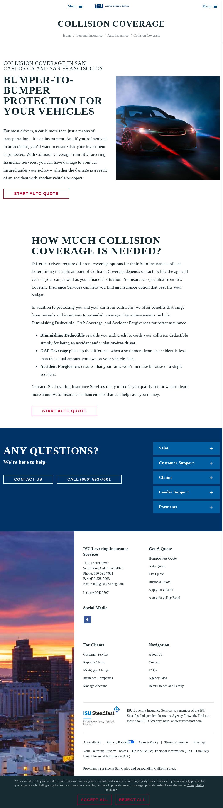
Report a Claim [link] (93, 662)
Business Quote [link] (159, 582)
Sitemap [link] (199, 742)
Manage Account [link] (95, 686)
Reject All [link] (132, 800)
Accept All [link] (94, 800)
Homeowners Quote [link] (163, 558)
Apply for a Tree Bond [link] (164, 597)
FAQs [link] (153, 670)
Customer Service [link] (95, 654)
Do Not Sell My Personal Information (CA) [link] (162, 751)
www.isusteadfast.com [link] (186, 721)
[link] (111, 5)
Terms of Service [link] (176, 742)
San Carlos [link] (122, 768)
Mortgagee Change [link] (96, 670)
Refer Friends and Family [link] (166, 686)
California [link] (161, 768)
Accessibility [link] (92, 742)
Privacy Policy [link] (117, 742)
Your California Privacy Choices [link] (105, 751)
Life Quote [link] (156, 574)
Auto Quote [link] (157, 566)
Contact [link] (154, 662)
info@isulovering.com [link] (108, 584)
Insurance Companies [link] (98, 678)
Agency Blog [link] (158, 678)
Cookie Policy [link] (149, 742)
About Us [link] (155, 654)
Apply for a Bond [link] (161, 590)
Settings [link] (111, 789)
